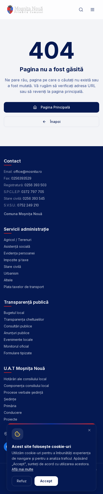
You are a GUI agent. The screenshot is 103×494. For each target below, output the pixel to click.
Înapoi (55, 122)
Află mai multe (22, 469)
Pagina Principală (55, 107)
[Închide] (89, 430)
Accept (46, 481)
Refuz (22, 481)
